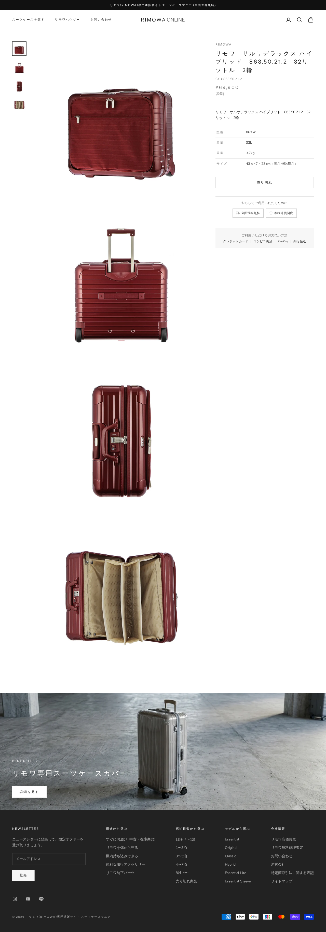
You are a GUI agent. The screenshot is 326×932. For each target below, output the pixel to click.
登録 (24, 875)
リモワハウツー (67, 20)
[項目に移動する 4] (19, 103)
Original (231, 847)
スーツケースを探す (28, 20)
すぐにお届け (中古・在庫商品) (130, 839)
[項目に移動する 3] (19, 85)
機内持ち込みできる (122, 856)
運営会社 (278, 864)
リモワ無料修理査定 (287, 847)
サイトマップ (281, 881)
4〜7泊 (181, 864)
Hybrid (230, 864)
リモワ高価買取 (283, 839)
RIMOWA (223, 44)
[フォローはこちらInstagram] (14, 898)
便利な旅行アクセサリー (125, 864)
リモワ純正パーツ (120, 872)
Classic (230, 856)
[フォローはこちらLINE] (41, 898)
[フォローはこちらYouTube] (28, 898)
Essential (232, 839)
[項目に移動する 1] (19, 48)
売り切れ (264, 182)
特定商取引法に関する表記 (292, 872)
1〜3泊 (181, 847)
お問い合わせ (101, 20)
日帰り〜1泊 (186, 839)
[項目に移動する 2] (19, 67)
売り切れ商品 (186, 881)
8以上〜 (182, 872)
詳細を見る (29, 792)
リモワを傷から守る (122, 847)
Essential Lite (235, 872)
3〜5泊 (181, 856)
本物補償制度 (283, 213)
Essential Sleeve (238, 881)
